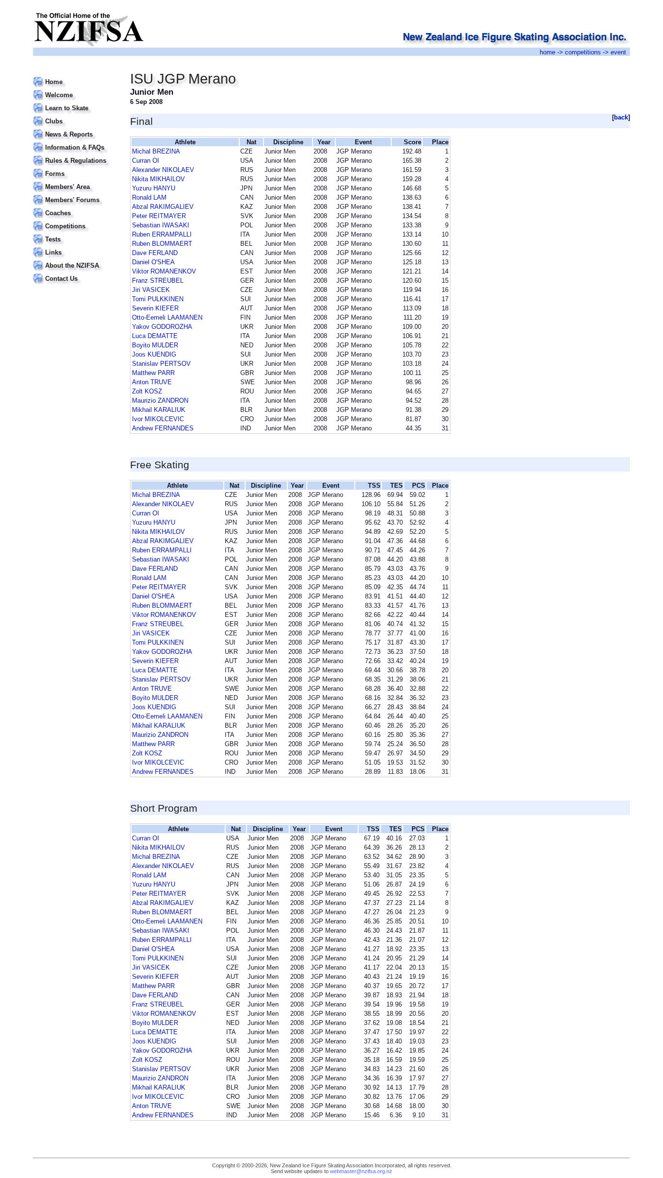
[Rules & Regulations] (75, 154)
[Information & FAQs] (75, 141)
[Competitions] (75, 220)
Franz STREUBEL (157, 280)
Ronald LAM (149, 197)
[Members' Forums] (75, 194)
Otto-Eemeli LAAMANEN (167, 317)
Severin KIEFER (155, 308)
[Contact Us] (75, 272)
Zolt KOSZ (147, 391)
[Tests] (75, 233)
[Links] (75, 246)
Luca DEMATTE (155, 336)
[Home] (75, 76)
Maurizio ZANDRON (160, 400)
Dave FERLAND (155, 252)
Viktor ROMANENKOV (164, 271)
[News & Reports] (75, 128)
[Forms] (75, 168)
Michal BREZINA (156, 151)
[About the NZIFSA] (75, 259)
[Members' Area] (75, 181)
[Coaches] (75, 207)
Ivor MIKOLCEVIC (158, 419)
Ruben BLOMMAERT (162, 243)
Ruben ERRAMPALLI (162, 234)
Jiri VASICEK (151, 289)
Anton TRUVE (152, 382)
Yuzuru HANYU (153, 188)
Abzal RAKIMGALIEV (163, 206)
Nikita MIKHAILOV (158, 179)
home (547, 52)
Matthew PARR (153, 372)
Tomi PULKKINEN (157, 299)
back (621, 117)
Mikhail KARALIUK (158, 409)
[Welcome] (75, 89)
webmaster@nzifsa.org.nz (361, 1171)
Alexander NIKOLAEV (163, 169)
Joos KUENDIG (154, 354)
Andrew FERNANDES (163, 428)
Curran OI (145, 160)
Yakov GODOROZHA (162, 326)
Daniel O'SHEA (153, 262)
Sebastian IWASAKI (160, 225)
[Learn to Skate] (75, 102)
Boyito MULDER (155, 345)
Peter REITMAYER (159, 216)
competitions (583, 52)
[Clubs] (75, 115)
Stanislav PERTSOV (161, 363)
